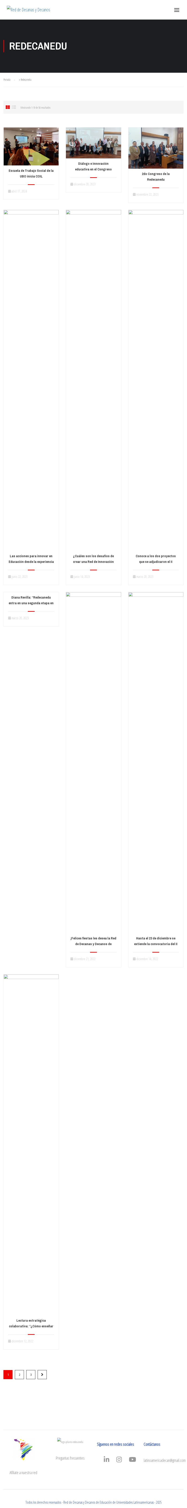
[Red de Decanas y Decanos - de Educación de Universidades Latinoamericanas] (29, 12)
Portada (6, 80)
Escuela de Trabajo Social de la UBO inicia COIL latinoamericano (31, 176)
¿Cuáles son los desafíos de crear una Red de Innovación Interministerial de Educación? (93, 561)
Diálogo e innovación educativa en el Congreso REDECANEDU (93, 169)
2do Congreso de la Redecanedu (156, 176)
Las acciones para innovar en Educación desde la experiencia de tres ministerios (31, 561)
